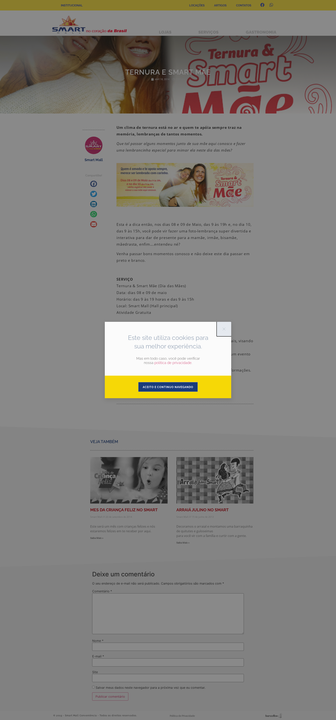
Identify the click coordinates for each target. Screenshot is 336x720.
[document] (168, 360)
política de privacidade (173, 363)
